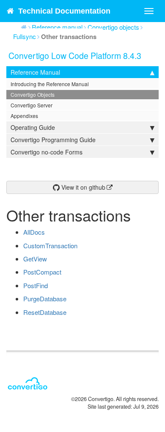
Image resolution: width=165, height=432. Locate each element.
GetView (35, 258)
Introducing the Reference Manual (50, 83)
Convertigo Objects (33, 94)
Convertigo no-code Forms (46, 152)
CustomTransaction (50, 245)
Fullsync (24, 36)
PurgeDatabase (44, 298)
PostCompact (42, 271)
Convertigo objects (113, 26)
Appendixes (24, 115)
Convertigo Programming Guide (53, 139)
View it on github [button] (82, 187)
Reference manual (57, 26)
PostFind (35, 285)
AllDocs (34, 231)
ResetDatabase (44, 312)
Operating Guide (33, 127)
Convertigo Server (31, 105)
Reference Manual (35, 72)
